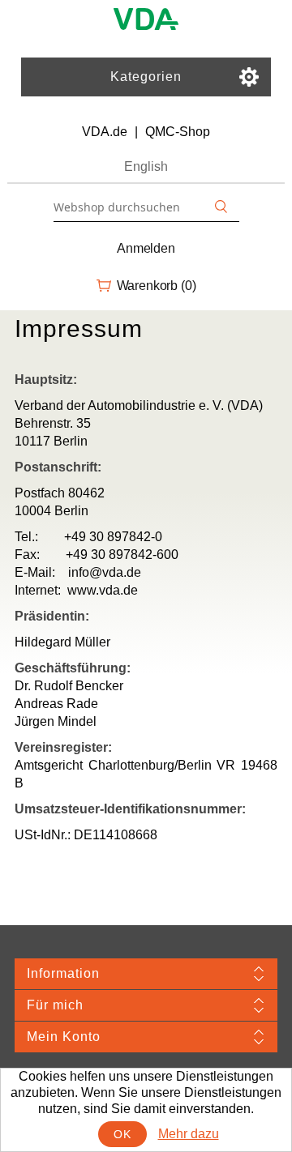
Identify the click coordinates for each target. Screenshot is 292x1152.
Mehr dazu (188, 1134)
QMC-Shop (177, 132)
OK (122, 1134)
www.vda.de (102, 590)
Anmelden (146, 248)
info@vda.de (104, 572)
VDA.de (104, 132)
